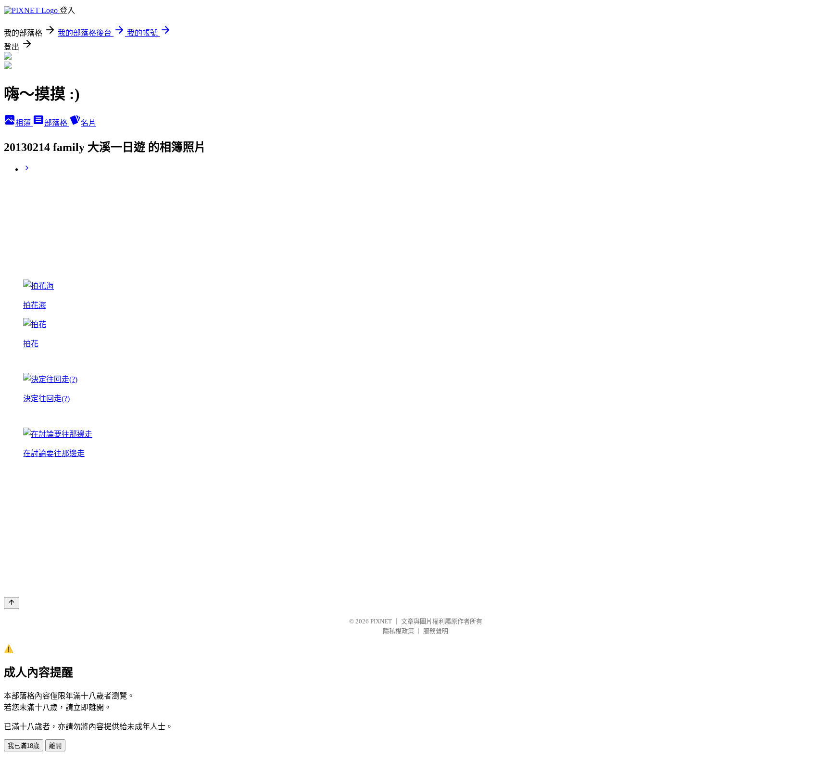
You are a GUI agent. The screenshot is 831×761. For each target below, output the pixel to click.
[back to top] (11, 603)
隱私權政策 (398, 630)
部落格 (56, 123)
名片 (88, 123)
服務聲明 (435, 630)
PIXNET (381, 621)
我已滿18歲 (23, 745)
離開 (55, 745)
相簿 (24, 123)
